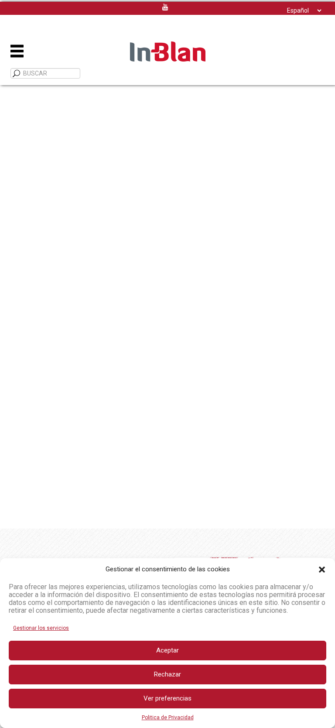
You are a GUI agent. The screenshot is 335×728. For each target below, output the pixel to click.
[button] (322, 569)
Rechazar (167, 674)
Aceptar (167, 650)
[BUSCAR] (16, 73)
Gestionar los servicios (41, 628)
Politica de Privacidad (168, 717)
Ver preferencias (167, 698)
